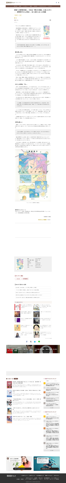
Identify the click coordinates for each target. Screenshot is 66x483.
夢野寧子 (16, 15)
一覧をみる (15, 378)
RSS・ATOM (46, 479)
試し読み (35, 6)
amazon (18, 278)
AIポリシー (41, 479)
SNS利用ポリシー (35, 479)
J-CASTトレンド (32, 475)
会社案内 (35, 477)
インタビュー (25, 6)
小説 (16, 17)
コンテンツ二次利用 (28, 479)
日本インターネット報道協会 (54, 479)
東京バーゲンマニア (48, 475)
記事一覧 (15, 6)
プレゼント (50, 6)
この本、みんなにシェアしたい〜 (19, 468)
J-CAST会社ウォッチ (40, 475)
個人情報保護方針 (47, 477)
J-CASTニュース (24, 475)
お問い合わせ (40, 477)
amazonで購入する (46, 38)
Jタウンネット (56, 475)
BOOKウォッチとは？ (29, 477)
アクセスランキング (42, 6)
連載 (31, 6)
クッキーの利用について (55, 477)
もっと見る (51, 407)
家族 (20, 15)
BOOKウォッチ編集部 (42, 219)
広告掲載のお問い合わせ (46, 468)
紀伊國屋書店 (25, 278)
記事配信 (22, 479)
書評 (20, 6)
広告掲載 (18, 479)
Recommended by (47, 338)
